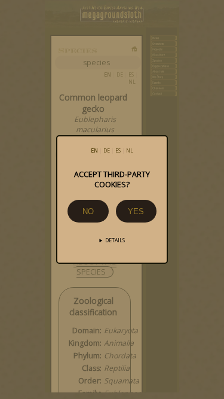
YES (136, 211)
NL (129, 150)
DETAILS (115, 240)
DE (106, 150)
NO (88, 211)
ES (118, 150)
